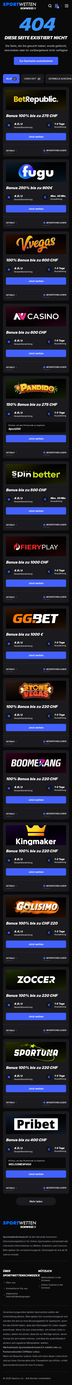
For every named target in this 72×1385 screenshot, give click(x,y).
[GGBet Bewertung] (36, 619)
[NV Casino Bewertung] (36, 317)
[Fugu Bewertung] (36, 172)
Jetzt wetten (36, 136)
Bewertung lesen (56, 150)
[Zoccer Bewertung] (36, 980)
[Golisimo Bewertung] (36, 907)
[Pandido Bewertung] (36, 389)
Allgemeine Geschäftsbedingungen (18, 1295)
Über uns (10, 1282)
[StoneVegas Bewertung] (36, 691)
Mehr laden (36, 1201)
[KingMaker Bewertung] (36, 835)
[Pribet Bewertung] (36, 1124)
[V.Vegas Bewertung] (36, 244)
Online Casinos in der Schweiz (52, 1286)
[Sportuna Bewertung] (36, 1052)
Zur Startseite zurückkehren (36, 60)
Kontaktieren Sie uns (17, 1288)
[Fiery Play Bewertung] (36, 546)
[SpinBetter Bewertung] (36, 474)
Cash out (32, 78)
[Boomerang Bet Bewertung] (36, 763)
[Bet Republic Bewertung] (36, 100)
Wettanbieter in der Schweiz (51, 1279)
